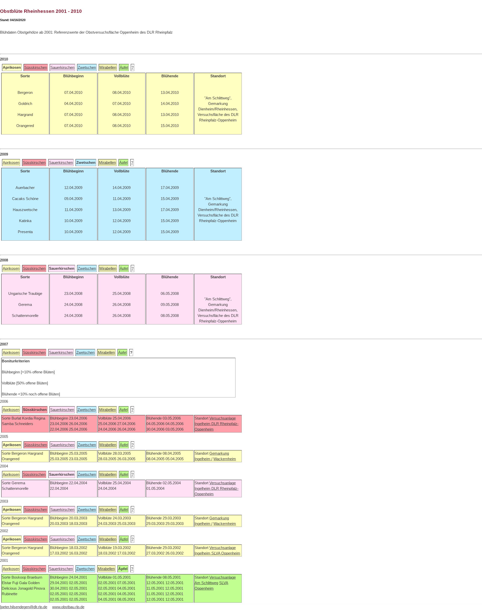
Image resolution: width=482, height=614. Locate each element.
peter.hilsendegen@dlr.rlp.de (24, 607)
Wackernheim (224, 459)
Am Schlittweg (206, 583)
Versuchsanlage (222, 418)
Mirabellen (107, 67)
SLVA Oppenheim (225, 553)
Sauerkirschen (62, 67)
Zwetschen (87, 67)
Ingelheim (203, 424)
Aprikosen (11, 163)
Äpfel (124, 67)
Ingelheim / (203, 459)
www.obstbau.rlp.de (68, 607)
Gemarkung (219, 453)
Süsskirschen (35, 67)
